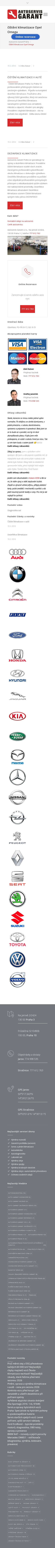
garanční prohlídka (18, 1258)
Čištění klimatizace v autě (24, 77)
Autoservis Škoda (16, 1249)
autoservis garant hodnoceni (22, 1214)
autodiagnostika (16, 1193)
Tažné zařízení (15, 1528)
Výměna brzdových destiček (23, 1167)
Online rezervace (25, 36)
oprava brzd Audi (16, 1283)
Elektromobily (16, 1487)
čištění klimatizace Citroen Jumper (23, 1349)
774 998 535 (33, 401)
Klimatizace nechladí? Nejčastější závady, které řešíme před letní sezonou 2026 (24, 1377)
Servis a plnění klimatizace (22, 1146)
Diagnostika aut (17, 1483)
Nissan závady (30, 1503)
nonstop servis (15, 1270)
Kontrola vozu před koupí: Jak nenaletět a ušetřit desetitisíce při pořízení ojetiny (25, 1394)
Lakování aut (16, 1157)
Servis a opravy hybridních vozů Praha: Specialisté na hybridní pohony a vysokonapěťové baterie (27, 1410)
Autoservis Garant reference (21, 1218)
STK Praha (32, 1524)
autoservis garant (17, 1210)
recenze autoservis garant (20, 1303)
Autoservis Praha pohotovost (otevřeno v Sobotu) (27, 1244)
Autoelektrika (17, 1150)
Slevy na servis (16, 1524)
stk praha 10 (14, 1328)
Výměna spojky (17, 1164)
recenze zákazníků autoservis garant (24, 1308)
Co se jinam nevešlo (18, 1478)
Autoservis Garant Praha (19, 42)
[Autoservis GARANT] (25, 14)
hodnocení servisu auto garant (22, 1266)
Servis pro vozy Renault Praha (21, 1324)
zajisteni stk (29, 1337)
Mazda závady (15, 1499)
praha (32, 1295)
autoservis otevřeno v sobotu (22, 1230)
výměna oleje (14, 1337)
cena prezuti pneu (35, 1249)
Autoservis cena (17, 1470)
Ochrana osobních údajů (21, 1174)
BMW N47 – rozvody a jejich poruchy (26, 1434)
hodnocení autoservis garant (22, 1262)
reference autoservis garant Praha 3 (24, 1316)
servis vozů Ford (36, 1520)
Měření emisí (14, 1503)
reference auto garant (18, 1312)
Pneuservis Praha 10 (17, 1295)
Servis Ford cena (29, 1320)
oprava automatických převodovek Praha (26, 1278)
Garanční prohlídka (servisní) (23, 1143)
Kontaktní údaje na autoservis (20, 221)
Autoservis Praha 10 (17, 1239)
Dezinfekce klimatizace (22, 153)
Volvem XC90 (34, 478)
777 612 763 (34, 233)
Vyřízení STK (27, 1333)
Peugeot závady (30, 1508)
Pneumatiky (14, 1512)
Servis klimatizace (18, 1516)
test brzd (13, 1333)
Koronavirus (38, 1495)
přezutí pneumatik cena (19, 1299)
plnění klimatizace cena (19, 1287)
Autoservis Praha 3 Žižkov (21, 1474)
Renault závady (32, 1512)
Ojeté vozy (14, 1508)
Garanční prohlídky (18, 1491)
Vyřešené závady (17, 1532)
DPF (31, 1483)
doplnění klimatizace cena (20, 1253)
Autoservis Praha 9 (37, 1235)
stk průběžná (30, 1328)
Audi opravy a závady (19, 1462)
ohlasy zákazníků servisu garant (22, 1274)
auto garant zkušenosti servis (22, 1205)
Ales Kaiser (25, 66)
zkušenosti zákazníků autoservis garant (26, 1345)
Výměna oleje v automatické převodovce (29, 1171)
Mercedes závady (34, 1499)
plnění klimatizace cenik (19, 1291)
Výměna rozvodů (18, 1139)
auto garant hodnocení (19, 1197)
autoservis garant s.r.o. (19, 1222)
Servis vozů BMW (16, 1520)
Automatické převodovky (21, 1466)
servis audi (13, 1320)
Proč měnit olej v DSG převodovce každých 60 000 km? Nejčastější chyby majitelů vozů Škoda (25, 1367)
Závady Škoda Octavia (19, 1541)
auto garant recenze (18, 1201)
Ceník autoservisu (15, 224)
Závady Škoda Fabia (18, 1537)
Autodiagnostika (18, 1153)
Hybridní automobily (18, 1495)
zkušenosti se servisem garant (21, 1341)
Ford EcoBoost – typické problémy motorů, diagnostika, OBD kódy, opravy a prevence (25, 1427)
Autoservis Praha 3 (17, 1235)
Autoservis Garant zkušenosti (22, 1226)
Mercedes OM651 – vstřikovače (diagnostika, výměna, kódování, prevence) (24, 1441)
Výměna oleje (17, 1160)
